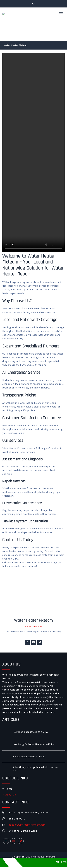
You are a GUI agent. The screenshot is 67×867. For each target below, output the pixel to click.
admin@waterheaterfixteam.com (27, 824)
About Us (10, 794)
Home (8, 788)
